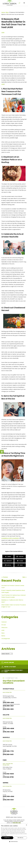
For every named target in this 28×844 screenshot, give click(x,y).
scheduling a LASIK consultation (10, 538)
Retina (3, 636)
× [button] (26, 825)
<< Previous (4, 577)
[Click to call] (19, 3)
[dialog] (14, 834)
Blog (7, 12)
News (2, 633)
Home (3, 12)
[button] (2, 452)
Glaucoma (4, 627)
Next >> (24, 577)
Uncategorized (5, 638)
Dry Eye (3, 625)
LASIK (2, 32)
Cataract (4, 622)
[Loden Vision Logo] (14, 811)
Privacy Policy (4, 835)
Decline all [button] (20, 837)
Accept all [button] (7, 837)
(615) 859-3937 (17, 822)
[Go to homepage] (9, 3)
